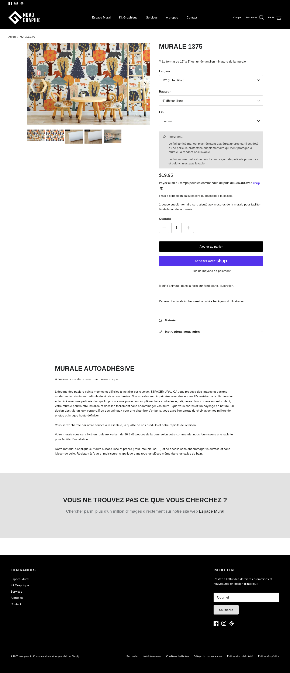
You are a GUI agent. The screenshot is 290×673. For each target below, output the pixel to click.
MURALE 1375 (27, 37)
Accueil (12, 37)
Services (152, 17)
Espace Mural (101, 17)
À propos (172, 17)
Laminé (167, 121)
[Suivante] (145, 83)
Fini (162, 112)
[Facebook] (10, 3)
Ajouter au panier (211, 246)
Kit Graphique (128, 17)
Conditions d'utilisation (177, 656)
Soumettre (226, 610)
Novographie (25, 656)
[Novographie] (24, 17)
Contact (192, 17)
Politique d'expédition (268, 656)
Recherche (132, 656)
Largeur (164, 71)
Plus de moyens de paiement (211, 270)
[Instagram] (16, 3)
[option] (88, 84)
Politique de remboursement (208, 656)
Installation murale (152, 656)
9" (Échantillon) (172, 100)
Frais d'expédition (171, 195)
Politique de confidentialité (240, 656)
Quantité (165, 218)
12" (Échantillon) (173, 80)
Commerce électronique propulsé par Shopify (56, 656)
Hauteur (164, 91)
